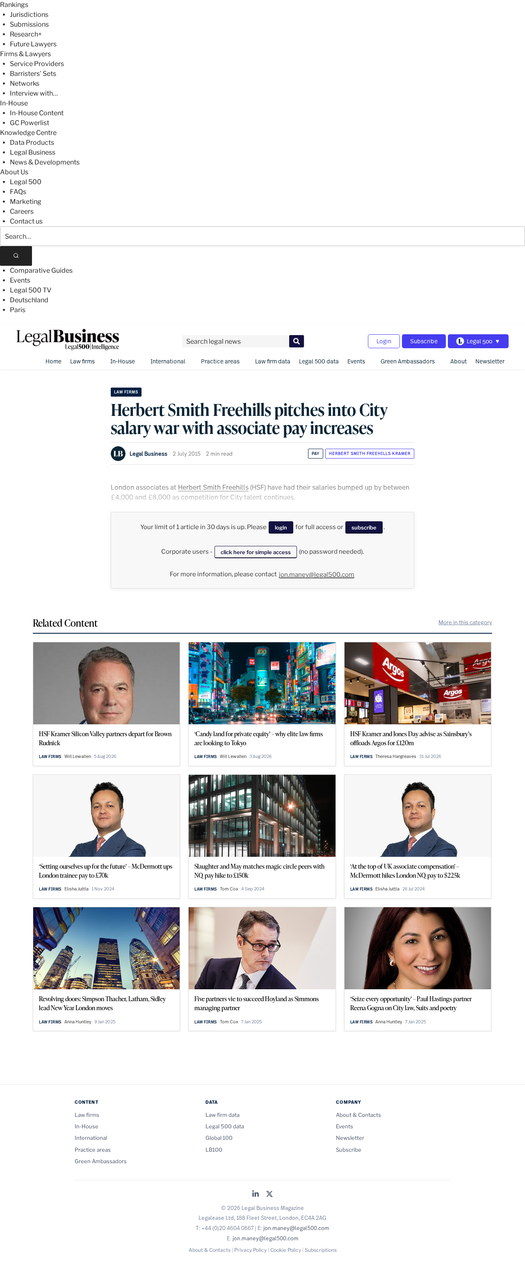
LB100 (213, 1149)
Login (384, 341)
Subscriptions (321, 1250)
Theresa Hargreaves (395, 756)
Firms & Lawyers (25, 54)
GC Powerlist (29, 123)
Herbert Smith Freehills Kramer (370, 453)
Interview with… (34, 93)
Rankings (14, 5)
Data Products (32, 142)
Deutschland (29, 300)
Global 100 (219, 1137)
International (168, 361)
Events (20, 280)
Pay (316, 453)
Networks (24, 83)
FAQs (18, 192)
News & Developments (45, 162)
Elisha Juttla (76, 889)
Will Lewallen (77, 756)
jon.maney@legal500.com (316, 574)
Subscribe (424, 341)
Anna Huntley (77, 1022)
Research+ (26, 34)
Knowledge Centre (28, 133)
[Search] (16, 256)
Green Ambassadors (408, 361)
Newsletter (489, 361)
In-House (14, 103)
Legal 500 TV (30, 290)
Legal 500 (25, 182)
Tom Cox (229, 889)
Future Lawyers (33, 44)
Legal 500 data (319, 361)
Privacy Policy (250, 1250)
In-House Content (37, 113)
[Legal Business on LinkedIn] (255, 1194)
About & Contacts (358, 1115)
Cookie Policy (285, 1250)
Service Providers (37, 64)
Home (54, 361)
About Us (14, 172)
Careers (22, 211)
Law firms (82, 361)
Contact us (26, 221)
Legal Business (32, 152)
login (281, 527)
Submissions (29, 24)
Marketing (25, 201)
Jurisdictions (29, 14)
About (458, 361)
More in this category (465, 622)
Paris (17, 310)
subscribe (364, 527)
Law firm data (272, 361)
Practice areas (220, 361)
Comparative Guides (41, 270)
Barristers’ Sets (33, 74)
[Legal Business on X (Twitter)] (269, 1194)
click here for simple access (256, 552)
